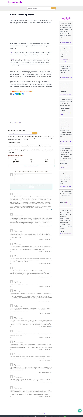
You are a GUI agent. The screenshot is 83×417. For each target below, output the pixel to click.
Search (53, 8)
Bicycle (12, 59)
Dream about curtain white (65, 233)
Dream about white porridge (66, 77)
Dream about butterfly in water (65, 142)
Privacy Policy (41, 413)
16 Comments (12, 17)
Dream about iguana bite (65, 42)
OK (64, 416)
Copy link (31, 187)
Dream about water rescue (65, 186)
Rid (11, 52)
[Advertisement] (31, 34)
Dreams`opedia (15, 2)
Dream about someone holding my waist (65, 166)
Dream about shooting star (65, 94)
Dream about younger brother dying (64, 60)
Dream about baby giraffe (65, 204)
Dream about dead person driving (65, 113)
